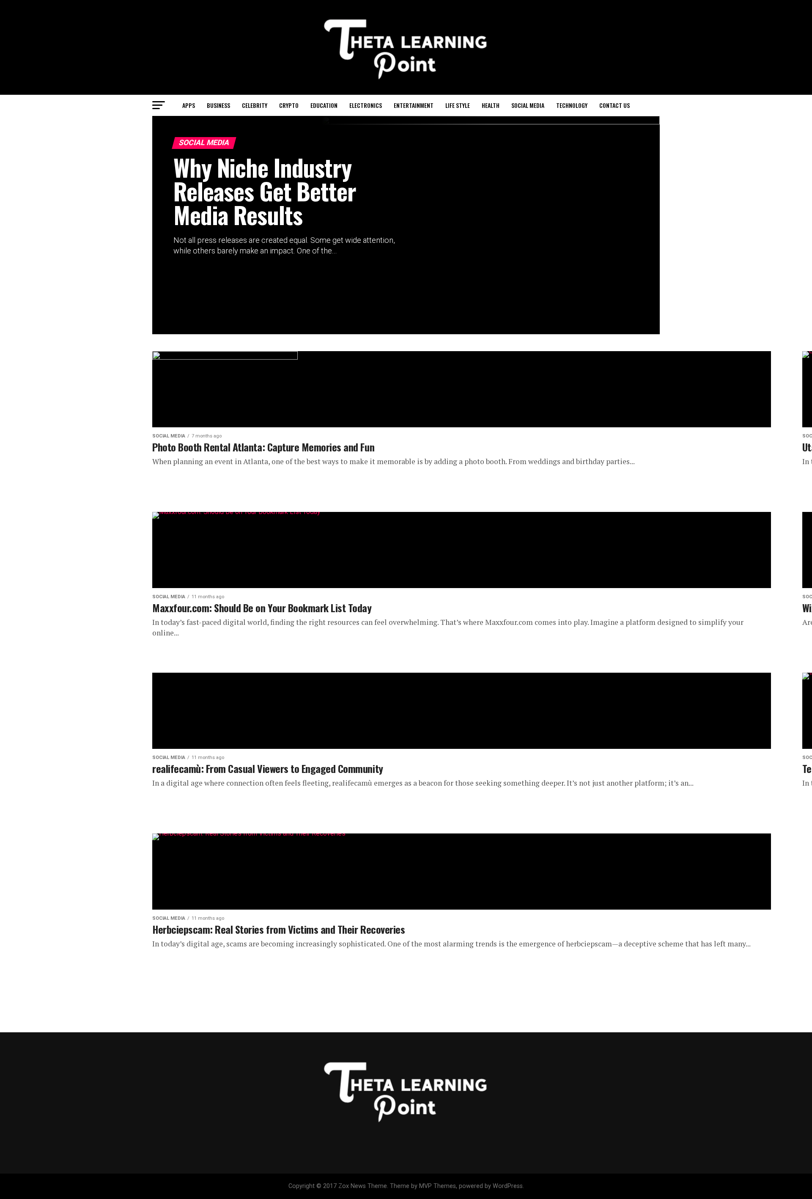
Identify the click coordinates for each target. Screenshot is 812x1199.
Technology (571, 105)
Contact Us (614, 105)
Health (490, 105)
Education (323, 105)
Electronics (365, 105)
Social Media (527, 105)
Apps (188, 105)
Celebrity (254, 105)
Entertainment (413, 105)
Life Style (457, 105)
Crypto (289, 105)
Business (218, 105)
